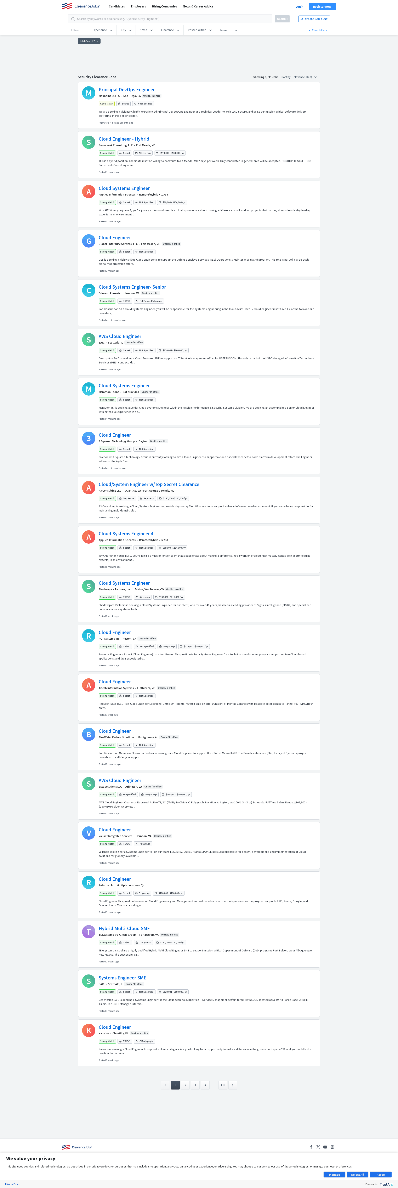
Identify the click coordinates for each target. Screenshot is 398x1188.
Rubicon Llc (106, 885)
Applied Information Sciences (117, 194)
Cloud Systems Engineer (124, 188)
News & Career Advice (198, 6)
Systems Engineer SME (122, 977)
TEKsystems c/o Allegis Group (117, 935)
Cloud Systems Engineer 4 (126, 533)
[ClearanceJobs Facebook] (311, 1147)
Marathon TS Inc (109, 392)
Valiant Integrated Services (115, 836)
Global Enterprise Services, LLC (118, 244)
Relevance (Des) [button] (302, 76)
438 (223, 1085)
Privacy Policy (12, 1184)
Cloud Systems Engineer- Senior (132, 287)
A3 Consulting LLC (110, 490)
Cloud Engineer (115, 237)
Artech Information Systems (116, 688)
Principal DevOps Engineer (127, 89)
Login (299, 6)
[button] (102, 30)
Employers (138, 6)
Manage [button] (334, 1174)
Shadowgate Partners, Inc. (115, 589)
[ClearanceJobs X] (318, 1147)
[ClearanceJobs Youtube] (325, 1147)
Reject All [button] (357, 1174)
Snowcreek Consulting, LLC (116, 145)
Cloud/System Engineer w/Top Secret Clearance (149, 484)
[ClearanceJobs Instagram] (332, 1147)
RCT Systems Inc (109, 638)
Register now (322, 6)
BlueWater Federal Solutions (116, 737)
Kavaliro (104, 1033)
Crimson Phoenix (109, 293)
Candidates (117, 6)
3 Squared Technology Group (117, 441)
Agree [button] (381, 1174)
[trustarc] (386, 1184)
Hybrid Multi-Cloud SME (124, 928)
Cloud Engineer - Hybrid (124, 139)
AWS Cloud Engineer (120, 336)
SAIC (101, 342)
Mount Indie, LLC (109, 96)
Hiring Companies (164, 6)
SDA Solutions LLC (110, 786)
